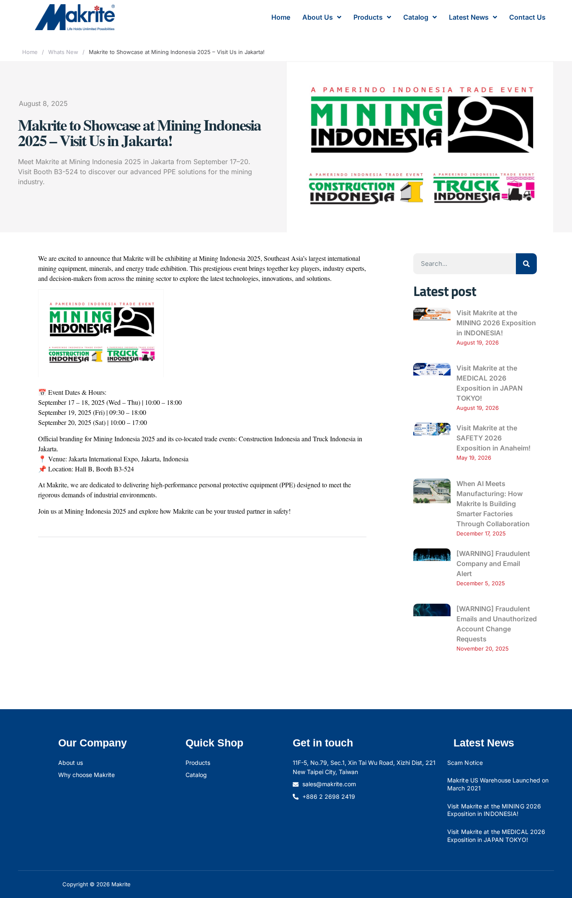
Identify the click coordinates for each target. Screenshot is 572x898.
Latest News (469, 17)
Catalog (415, 17)
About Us (317, 17)
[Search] (526, 263)
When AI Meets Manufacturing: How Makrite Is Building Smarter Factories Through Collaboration (493, 503)
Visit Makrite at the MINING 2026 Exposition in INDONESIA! (496, 323)
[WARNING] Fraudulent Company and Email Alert (493, 563)
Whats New (63, 52)
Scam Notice (465, 762)
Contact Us (527, 17)
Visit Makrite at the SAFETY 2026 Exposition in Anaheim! (493, 438)
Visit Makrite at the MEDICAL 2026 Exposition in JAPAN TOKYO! (496, 835)
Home (280, 17)
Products (368, 17)
